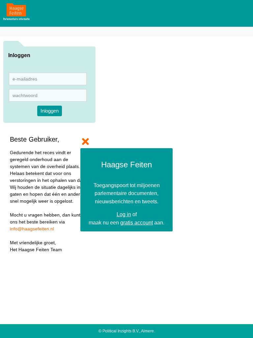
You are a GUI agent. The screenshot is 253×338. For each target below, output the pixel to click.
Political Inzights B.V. (120, 331)
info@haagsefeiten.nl (32, 228)
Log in (124, 214)
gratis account (136, 222)
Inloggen (50, 111)
